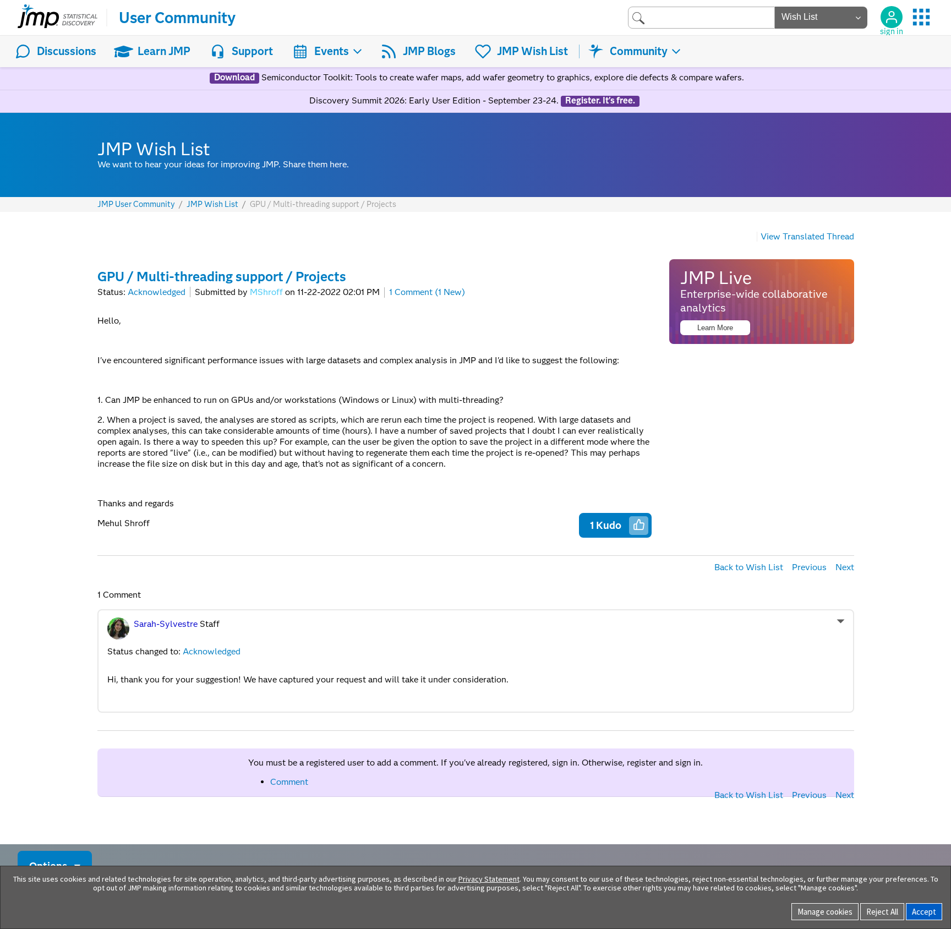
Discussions (66, 51)
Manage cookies (824, 911)
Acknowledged (156, 292)
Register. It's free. (600, 101)
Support (252, 51)
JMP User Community (136, 204)
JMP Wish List (532, 51)
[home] (57, 17)
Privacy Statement (489, 879)
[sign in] (891, 17)
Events (331, 51)
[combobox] (701, 17)
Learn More (715, 328)
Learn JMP (164, 51)
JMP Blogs (429, 51)
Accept (924, 911)
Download (234, 78)
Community (639, 51)
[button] (638, 524)
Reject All (882, 911)
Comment (289, 782)
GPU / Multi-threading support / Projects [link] (323, 204)
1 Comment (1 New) (427, 292)
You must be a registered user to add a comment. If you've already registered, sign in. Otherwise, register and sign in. (475, 762)
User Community (177, 17)
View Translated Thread (807, 236)
